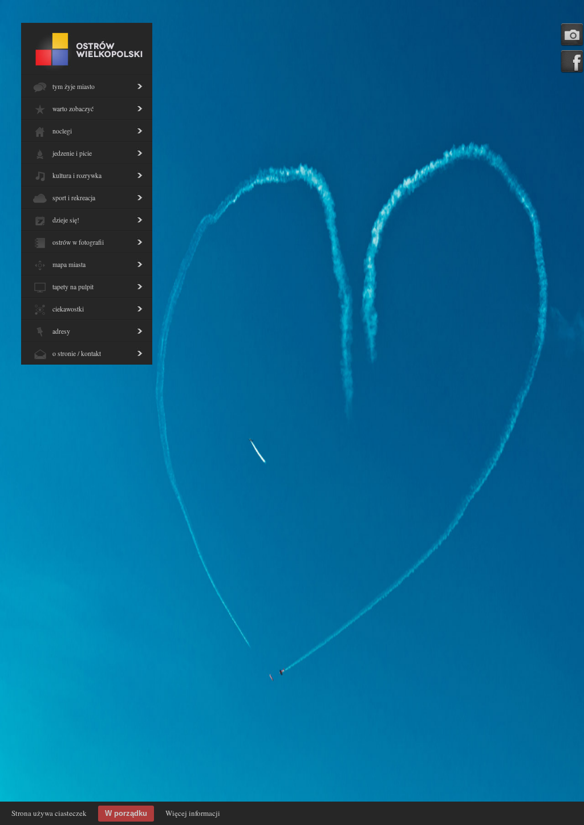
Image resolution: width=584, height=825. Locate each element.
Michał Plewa (421, 104)
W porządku (126, 813)
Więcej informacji (192, 813)
